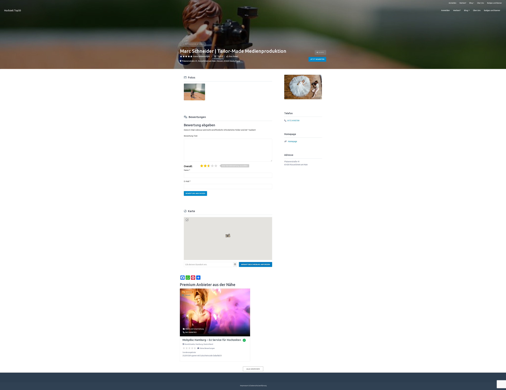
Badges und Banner (494, 3)
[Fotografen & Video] (183, 44)
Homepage (292, 141)
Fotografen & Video (194, 44)
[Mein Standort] (235, 264)
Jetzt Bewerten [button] (317, 59)
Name (187, 170)
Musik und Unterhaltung (194, 329)
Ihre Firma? (233, 56)
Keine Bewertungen (201, 56)
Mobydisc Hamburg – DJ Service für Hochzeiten (212, 339)
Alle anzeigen (253, 369)
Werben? (462, 3)
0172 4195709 (293, 121)
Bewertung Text (190, 136)
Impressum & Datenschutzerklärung (253, 385)
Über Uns (480, 3)
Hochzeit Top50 (12, 10)
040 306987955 (191, 332)
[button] (228, 236)
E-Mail (187, 181)
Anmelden (452, 3)
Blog (471, 3)
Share (321, 52)
